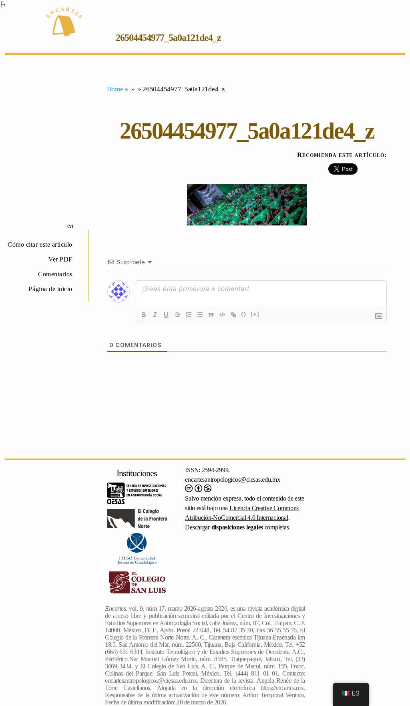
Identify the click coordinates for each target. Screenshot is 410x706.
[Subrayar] (166, 315)
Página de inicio (50, 289)
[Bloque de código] (222, 315)
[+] (255, 314)
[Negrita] (143, 315)
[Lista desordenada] (199, 315)
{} (244, 314)
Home (115, 89)
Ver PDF (60, 259)
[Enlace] (233, 315)
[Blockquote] (211, 315)
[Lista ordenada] (188, 315)
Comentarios (55, 274)
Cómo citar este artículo (40, 244)
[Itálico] (155, 315)
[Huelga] (177, 315)
